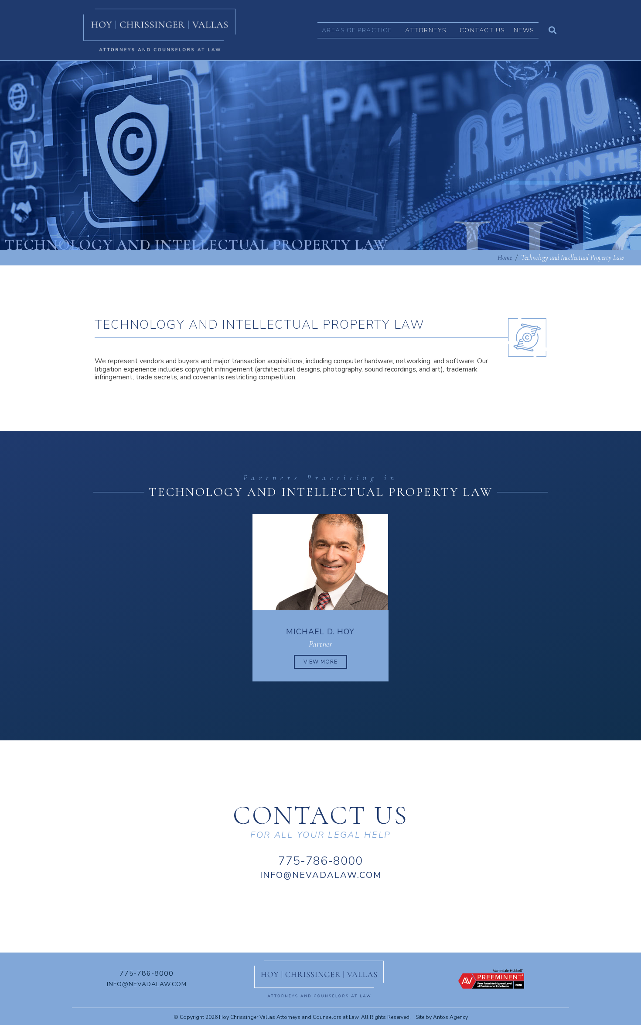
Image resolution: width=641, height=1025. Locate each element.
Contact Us (482, 30)
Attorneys (426, 30)
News (524, 30)
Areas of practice (357, 30)
